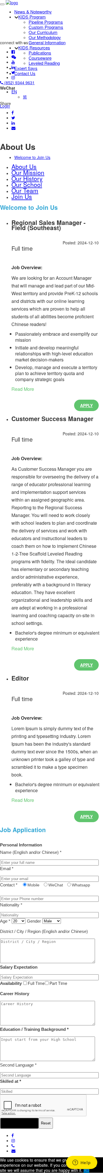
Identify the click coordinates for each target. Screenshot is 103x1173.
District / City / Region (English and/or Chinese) (44, 931)
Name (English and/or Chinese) (31, 852)
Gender (34, 921)
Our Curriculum (43, 32)
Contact (8, 884)
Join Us (21, 196)
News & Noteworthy (33, 12)
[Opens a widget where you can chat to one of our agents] (81, 1163)
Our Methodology (45, 37)
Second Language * (18, 1065)
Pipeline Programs (46, 22)
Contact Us (24, 73)
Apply (86, 405)
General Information (47, 42)
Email (6, 868)
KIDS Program (32, 17)
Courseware (40, 58)
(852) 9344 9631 (19, 82)
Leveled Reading (44, 63)
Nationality (11, 904)
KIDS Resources (34, 48)
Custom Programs (46, 27)
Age (5, 921)
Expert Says (25, 68)
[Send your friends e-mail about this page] (13, 128)
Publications (40, 53)
